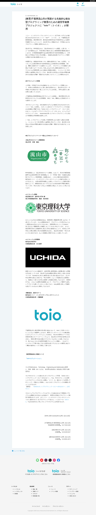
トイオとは (17, 489)
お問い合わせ (72, 496)
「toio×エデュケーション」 (34, 358)
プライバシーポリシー (58, 506)
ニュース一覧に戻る (19, 451)
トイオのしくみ (18, 491)
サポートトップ (73, 489)
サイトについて (36, 506)
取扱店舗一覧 (36, 496)
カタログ (35, 493)
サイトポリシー (46, 506)
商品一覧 (35, 489)
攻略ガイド (35, 491)
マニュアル (72, 493)
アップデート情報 (73, 491)
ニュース (53, 489)
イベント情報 (54, 491)
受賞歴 (16, 493)
